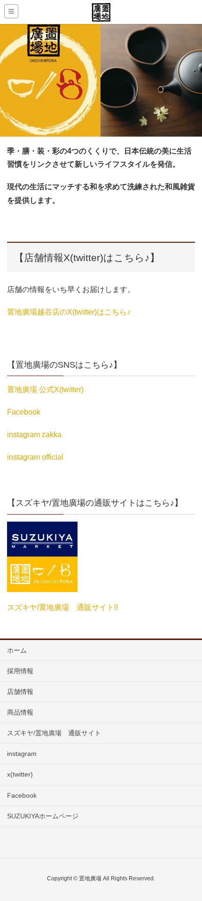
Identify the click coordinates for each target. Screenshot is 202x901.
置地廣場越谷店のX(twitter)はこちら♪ (69, 312)
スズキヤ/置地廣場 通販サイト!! (62, 607)
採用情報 (20, 671)
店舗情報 (20, 691)
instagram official (35, 457)
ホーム (17, 650)
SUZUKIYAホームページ (42, 816)
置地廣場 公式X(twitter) (45, 389)
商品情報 (20, 712)
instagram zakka (34, 435)
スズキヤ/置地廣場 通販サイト (54, 733)
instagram (22, 753)
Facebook (23, 412)
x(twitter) (20, 774)
